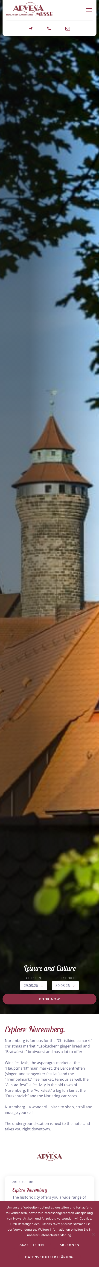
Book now (49, 999)
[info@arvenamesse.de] (67, 31)
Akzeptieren (32, 1245)
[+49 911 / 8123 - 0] (49, 31)
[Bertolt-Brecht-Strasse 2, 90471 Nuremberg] (31, 31)
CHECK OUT (65, 978)
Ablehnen (70, 1245)
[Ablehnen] (93, 1234)
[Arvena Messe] (29, 9)
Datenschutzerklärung (49, 1257)
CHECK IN (33, 978)
